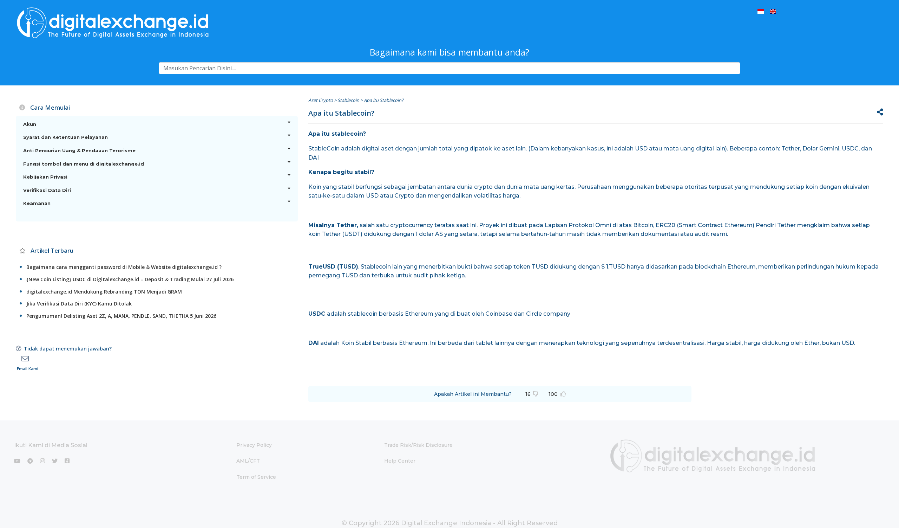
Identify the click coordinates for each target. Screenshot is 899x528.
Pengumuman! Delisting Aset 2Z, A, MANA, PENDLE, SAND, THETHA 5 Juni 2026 (121, 316)
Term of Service (256, 477)
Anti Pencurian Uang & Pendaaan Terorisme (79, 150)
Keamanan (37, 203)
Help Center (399, 461)
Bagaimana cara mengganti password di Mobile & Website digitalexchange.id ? (124, 267)
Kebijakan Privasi (45, 177)
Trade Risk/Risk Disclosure (418, 445)
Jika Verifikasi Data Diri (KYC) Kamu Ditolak (79, 303)
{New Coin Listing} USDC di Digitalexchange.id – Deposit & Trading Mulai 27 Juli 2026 (130, 279)
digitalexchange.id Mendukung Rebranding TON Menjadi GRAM (104, 291)
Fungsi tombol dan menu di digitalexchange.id (83, 164)
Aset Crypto (320, 100)
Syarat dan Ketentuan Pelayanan (65, 137)
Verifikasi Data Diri (47, 190)
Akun (29, 124)
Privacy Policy (254, 445)
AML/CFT (248, 461)
